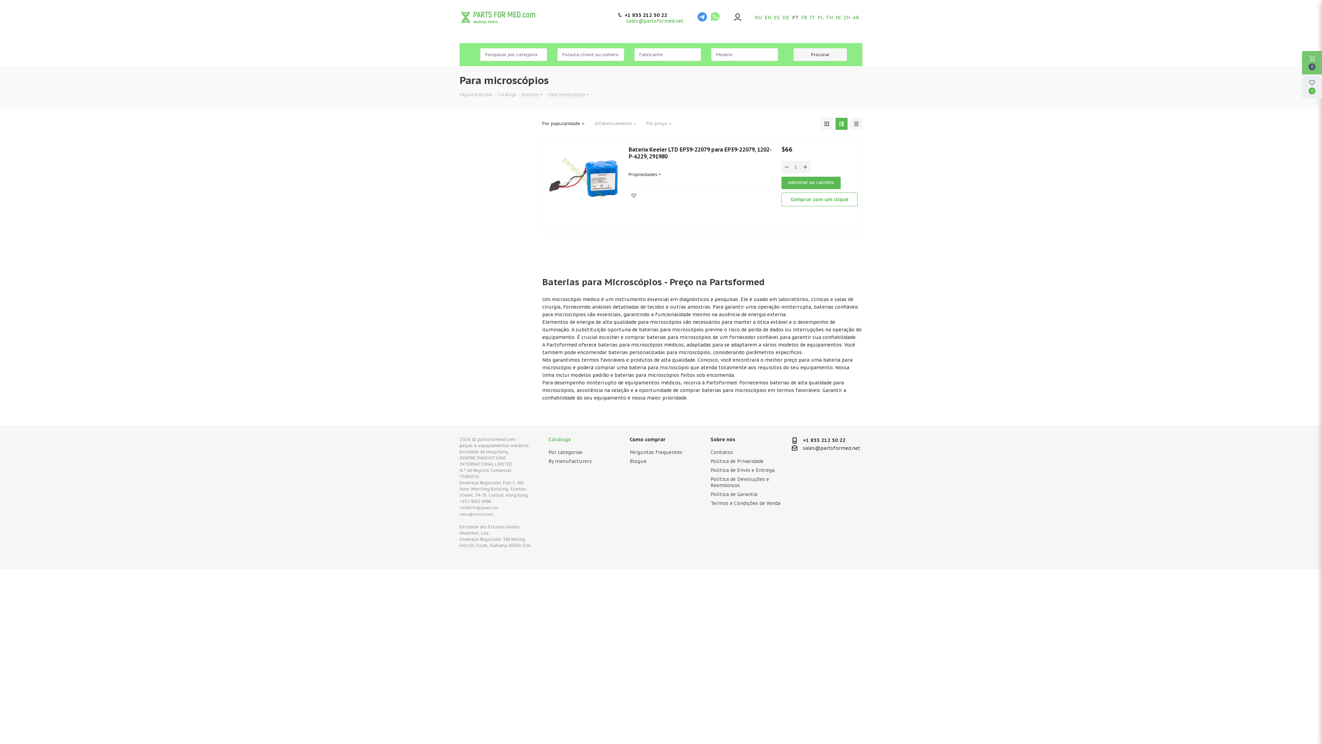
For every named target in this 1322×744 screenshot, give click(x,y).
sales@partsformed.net (655, 21)
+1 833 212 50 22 (646, 15)
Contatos (722, 452)
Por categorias (565, 452)
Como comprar (647, 439)
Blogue (638, 461)
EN (768, 17)
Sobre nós (723, 439)
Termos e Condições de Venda (745, 503)
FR (804, 17)
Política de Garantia (734, 494)
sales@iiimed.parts (477, 514)
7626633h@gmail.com (479, 508)
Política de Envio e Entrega (743, 470)
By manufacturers (570, 461)
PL (820, 17)
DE (786, 17)
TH (829, 17)
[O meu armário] (737, 18)
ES (777, 17)
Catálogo (559, 439)
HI (838, 17)
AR (856, 17)
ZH (846, 17)
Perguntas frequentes (656, 452)
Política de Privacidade (737, 461)
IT (812, 17)
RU (758, 17)
